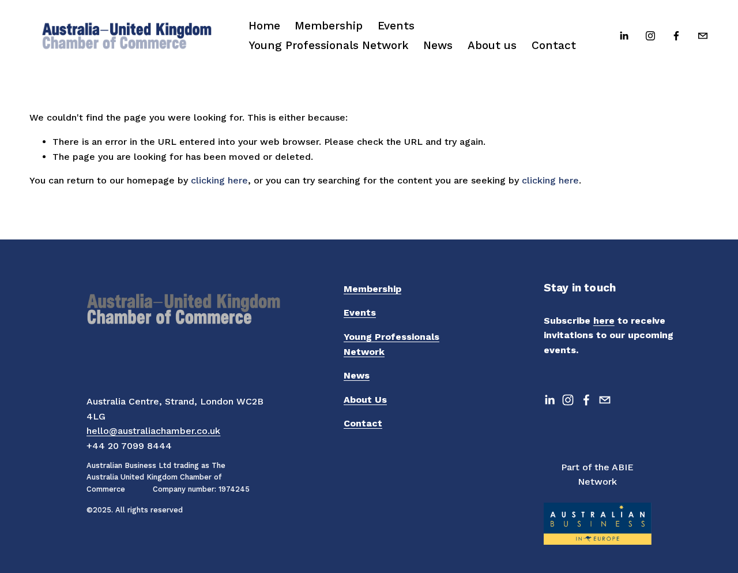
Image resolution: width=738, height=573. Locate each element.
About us (492, 45)
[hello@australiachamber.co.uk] (703, 36)
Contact (554, 45)
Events (396, 25)
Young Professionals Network (328, 45)
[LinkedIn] (624, 36)
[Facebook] (676, 36)
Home (264, 25)
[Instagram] (650, 36)
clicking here (219, 180)
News (438, 45)
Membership (329, 25)
